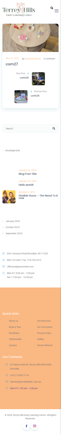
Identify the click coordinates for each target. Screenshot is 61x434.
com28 (24, 78)
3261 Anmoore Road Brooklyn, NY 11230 (27, 253)
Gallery (40, 339)
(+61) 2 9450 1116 (19, 375)
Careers (13, 345)
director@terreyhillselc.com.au (25, 381)
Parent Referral (44, 345)
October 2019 (13, 227)
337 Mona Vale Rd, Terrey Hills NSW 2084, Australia (31, 366)
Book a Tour (15, 326)
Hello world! (26, 185)
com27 (12, 64)
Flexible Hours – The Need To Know (38, 197)
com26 (35, 96)
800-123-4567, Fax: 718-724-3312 (24, 260)
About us (13, 320)
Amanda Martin (33, 58)
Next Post (20, 73)
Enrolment (14, 333)
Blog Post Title (28, 174)
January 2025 (13, 221)
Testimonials (15, 339)
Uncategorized (12, 150)
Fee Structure (44, 320)
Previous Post (40, 91)
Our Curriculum (44, 326)
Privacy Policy (44, 333)
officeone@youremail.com (20, 266)
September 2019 (14, 233)
